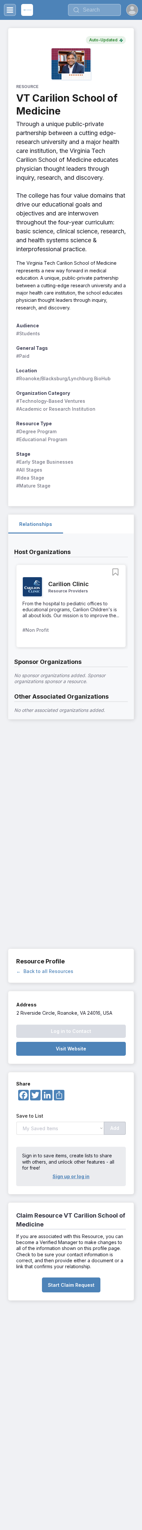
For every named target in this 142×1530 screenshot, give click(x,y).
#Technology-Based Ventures (50, 401)
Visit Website (71, 1048)
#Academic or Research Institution (55, 409)
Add (114, 1128)
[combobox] (94, 10)
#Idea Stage (30, 478)
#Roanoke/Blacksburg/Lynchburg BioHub (63, 378)
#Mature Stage (33, 485)
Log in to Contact (71, 1031)
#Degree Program (36, 431)
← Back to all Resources (44, 971)
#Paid (22, 356)
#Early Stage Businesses (44, 462)
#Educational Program (41, 439)
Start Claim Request (71, 1285)
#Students (28, 333)
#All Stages (29, 470)
